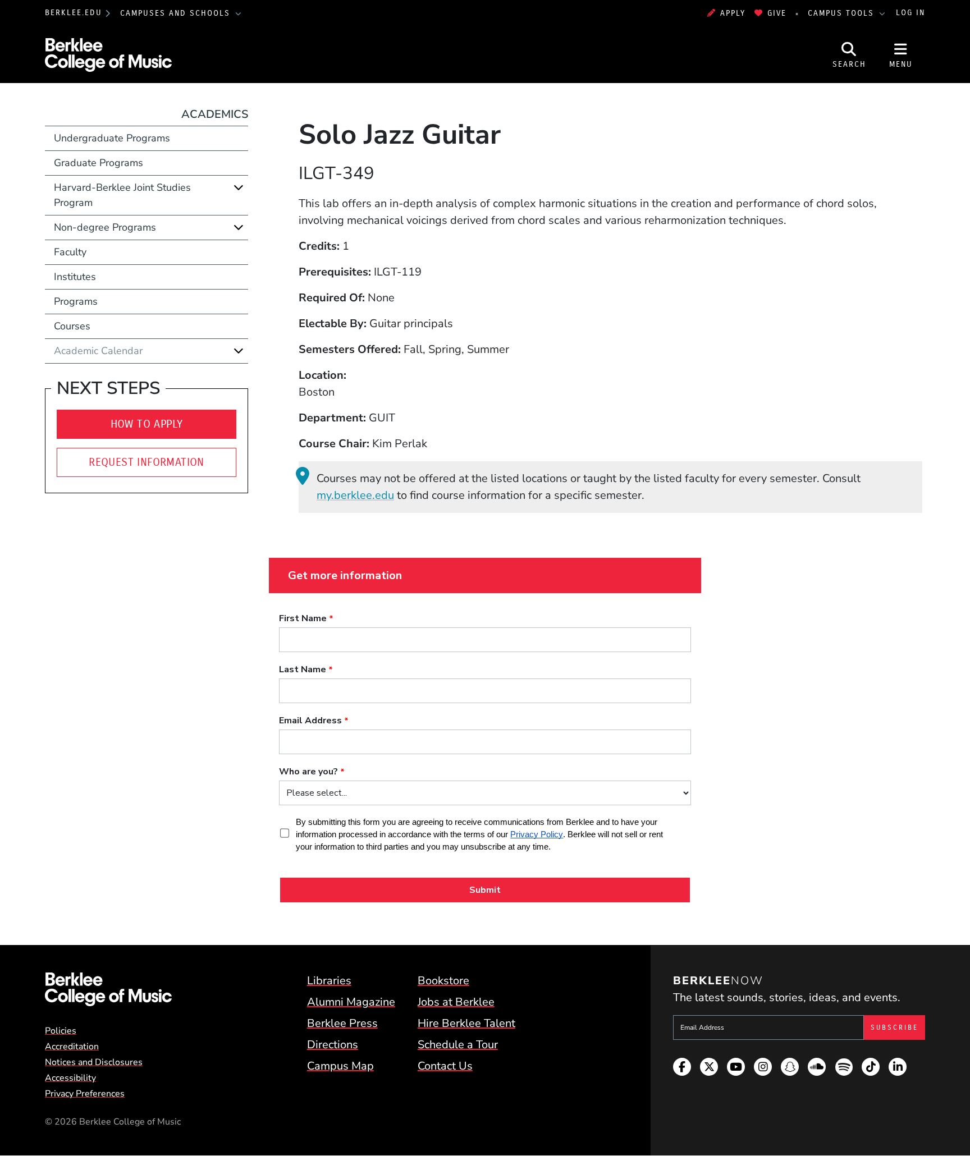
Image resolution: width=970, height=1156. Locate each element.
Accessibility (70, 1078)
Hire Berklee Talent (466, 1023)
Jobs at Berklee (456, 1002)
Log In (910, 13)
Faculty (70, 252)
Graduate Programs (98, 162)
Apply (732, 13)
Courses (72, 326)
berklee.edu (73, 13)
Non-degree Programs (105, 227)
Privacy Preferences (85, 1094)
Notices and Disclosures (94, 1062)
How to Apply (147, 424)
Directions (332, 1044)
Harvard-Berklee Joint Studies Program (122, 195)
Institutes (75, 276)
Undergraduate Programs (112, 138)
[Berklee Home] (108, 989)
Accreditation (72, 1046)
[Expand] (238, 187)
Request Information (146, 462)
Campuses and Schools (177, 13)
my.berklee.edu (355, 495)
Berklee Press (342, 1023)
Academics (214, 114)
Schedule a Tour (458, 1044)
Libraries (329, 980)
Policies (60, 1031)
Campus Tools (842, 13)
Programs (76, 301)
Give (776, 13)
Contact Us (445, 1066)
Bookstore (443, 980)
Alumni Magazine (351, 1002)
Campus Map (340, 1066)
